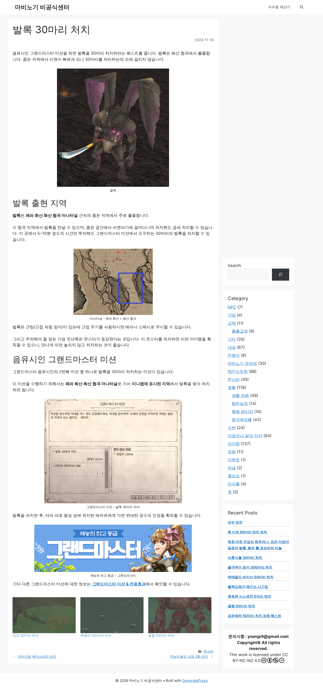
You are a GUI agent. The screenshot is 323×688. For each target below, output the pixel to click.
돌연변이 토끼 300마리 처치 (250, 567)
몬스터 (209, 651)
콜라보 (234, 476)
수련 (232, 427)
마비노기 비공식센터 (42, 7)
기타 (232, 339)
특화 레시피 (242, 411)
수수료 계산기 (279, 7)
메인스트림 (238, 371)
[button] (301, 7)
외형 (232, 451)
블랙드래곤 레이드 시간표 (248, 586)
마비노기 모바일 (242, 363)
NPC (232, 307)
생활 (232, 387)
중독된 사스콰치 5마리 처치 (249, 596)
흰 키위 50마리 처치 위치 (247, 532)
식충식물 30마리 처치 (245, 557)
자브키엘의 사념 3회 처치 (189, 656)
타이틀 (234, 484)
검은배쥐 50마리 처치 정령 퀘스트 (254, 616)
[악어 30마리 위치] (44, 615)
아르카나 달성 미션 (245, 435)
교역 (232, 323)
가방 (232, 315)
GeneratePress (195, 680)
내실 (232, 347)
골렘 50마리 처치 (161, 635)
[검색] (280, 275)
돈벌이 (234, 355)
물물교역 (240, 331)
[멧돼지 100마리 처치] (112, 615)
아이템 (234, 443)
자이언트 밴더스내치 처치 (37, 656)
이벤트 (234, 459)
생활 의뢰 (240, 395)
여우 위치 (235, 522)
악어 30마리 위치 (26, 635)
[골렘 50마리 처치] (179, 615)
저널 (232, 468)
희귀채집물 (242, 419)
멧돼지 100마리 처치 (95, 635)
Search (234, 265)
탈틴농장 (240, 403)
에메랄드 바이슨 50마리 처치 (251, 577)
